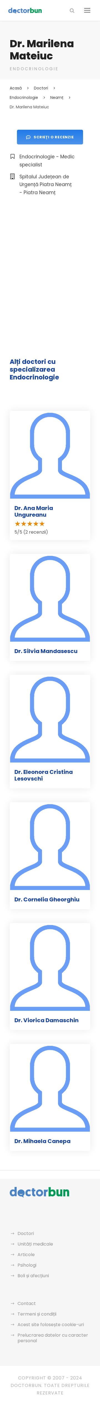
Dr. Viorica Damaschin (46, 1020)
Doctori (26, 1233)
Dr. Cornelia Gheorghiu (46, 899)
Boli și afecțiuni (33, 1275)
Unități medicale (35, 1244)
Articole (26, 1254)
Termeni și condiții (37, 1314)
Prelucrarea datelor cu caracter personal (53, 1338)
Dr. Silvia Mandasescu (46, 651)
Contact (27, 1303)
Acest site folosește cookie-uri (51, 1324)
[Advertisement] (50, 259)
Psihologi (27, 1265)
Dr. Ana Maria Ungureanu (33, 511)
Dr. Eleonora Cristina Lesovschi (43, 775)
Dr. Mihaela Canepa (42, 1141)
